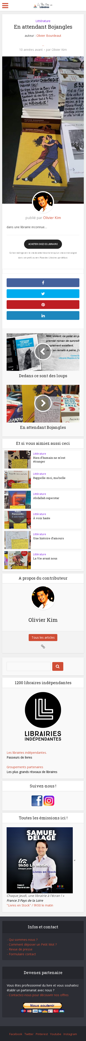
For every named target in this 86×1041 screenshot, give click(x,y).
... (43, 45)
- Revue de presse (19, 949)
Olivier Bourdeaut (48, 35)
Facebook (15, 1034)
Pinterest (42, 1034)
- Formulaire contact (21, 954)
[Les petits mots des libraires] (43, 5)
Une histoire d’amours (48, 538)
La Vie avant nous (45, 558)
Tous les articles (43, 637)
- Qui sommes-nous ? (22, 940)
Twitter (29, 1034)
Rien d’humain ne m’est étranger (49, 459)
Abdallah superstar (46, 498)
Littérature (43, 21)
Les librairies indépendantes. (27, 752)
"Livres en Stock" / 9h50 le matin (30, 905)
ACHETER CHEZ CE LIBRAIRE (43, 244)
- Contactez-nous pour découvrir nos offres (38, 995)
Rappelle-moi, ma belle (49, 478)
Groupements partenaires (25, 767)
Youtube (55, 1034)
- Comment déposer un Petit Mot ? (32, 944)
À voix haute (41, 518)
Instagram (70, 1034)
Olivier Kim (59, 50)
